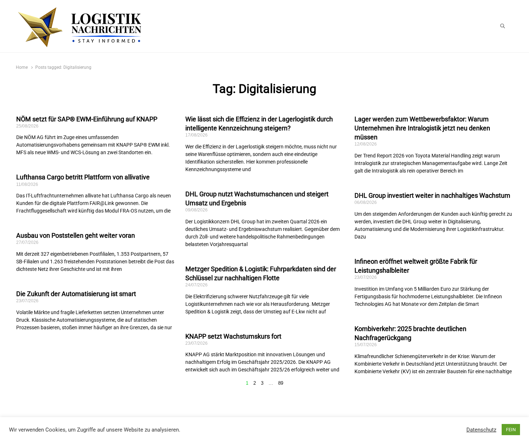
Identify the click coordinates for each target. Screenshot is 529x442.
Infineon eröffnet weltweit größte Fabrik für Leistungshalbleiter (415, 266)
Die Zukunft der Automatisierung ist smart (76, 294)
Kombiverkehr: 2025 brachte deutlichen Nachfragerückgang (410, 333)
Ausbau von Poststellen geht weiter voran (75, 235)
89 (280, 383)
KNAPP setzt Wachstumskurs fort (233, 336)
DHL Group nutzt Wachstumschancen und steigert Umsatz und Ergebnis (257, 198)
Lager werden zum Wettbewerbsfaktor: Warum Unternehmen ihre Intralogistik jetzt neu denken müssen (422, 128)
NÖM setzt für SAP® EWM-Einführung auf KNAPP (86, 119)
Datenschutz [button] (481, 430)
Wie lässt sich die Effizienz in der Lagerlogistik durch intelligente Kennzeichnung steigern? (259, 123)
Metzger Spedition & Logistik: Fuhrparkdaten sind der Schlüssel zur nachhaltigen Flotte (260, 273)
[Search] (502, 26)
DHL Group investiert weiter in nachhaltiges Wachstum (432, 195)
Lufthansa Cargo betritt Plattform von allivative (83, 177)
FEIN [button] (511, 429)
